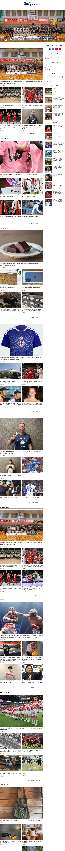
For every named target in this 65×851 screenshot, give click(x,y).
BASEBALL (3, 416)
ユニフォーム (49, 76)
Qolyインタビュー (58, 76)
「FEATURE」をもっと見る (35, 133)
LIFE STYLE (4, 785)
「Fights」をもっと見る (35, 687)
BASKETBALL (57, 79)
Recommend (4, 228)
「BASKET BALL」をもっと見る (34, 595)
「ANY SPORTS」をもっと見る (34, 780)
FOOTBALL (3, 322)
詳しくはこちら (48, 58)
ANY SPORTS (4, 692)
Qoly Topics (4, 138)
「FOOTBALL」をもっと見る (34, 411)
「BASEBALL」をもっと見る (34, 502)
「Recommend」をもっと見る (34, 317)
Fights (2, 599)
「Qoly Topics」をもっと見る (34, 223)
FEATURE (3, 46)
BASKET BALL (4, 507)
